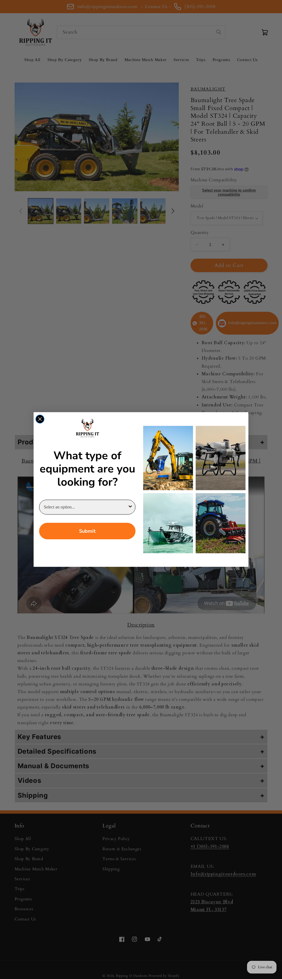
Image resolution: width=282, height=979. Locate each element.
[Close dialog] (40, 419)
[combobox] (86, 507)
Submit (87, 531)
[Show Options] (130, 507)
